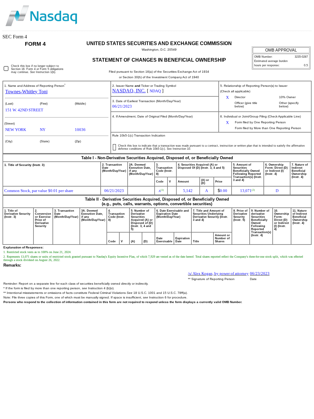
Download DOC (287, 11)
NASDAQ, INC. (129, 90)
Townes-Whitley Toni (26, 91)
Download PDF (296, 11)
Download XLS (304, 11)
